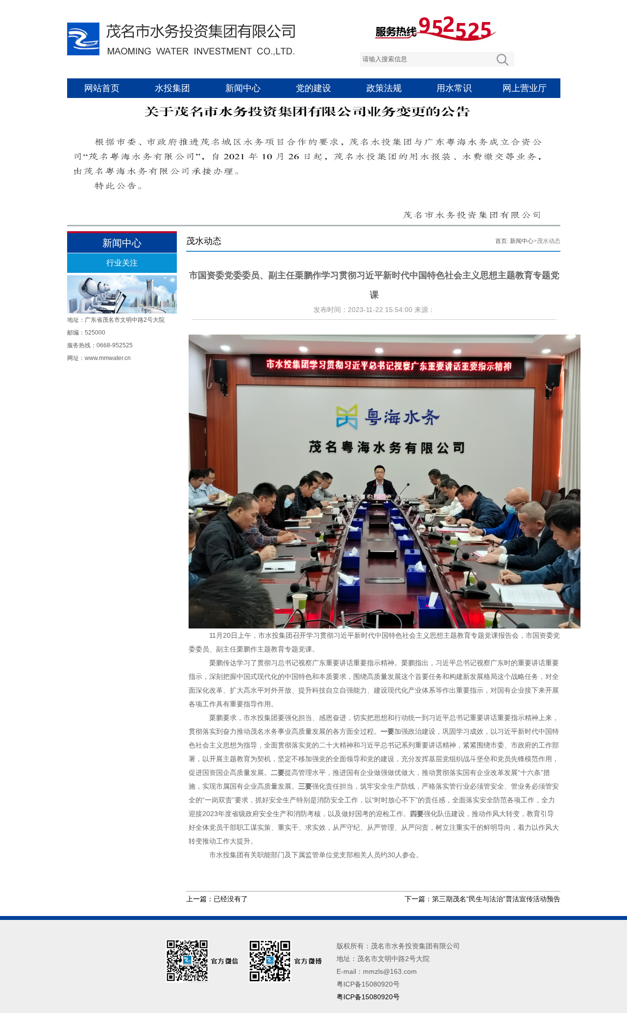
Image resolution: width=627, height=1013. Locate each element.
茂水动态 (548, 241)
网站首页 (102, 88)
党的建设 (313, 88)
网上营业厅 (525, 88)
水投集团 (172, 88)
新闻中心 (243, 88)
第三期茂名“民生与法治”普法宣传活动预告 (496, 899)
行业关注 (122, 263)
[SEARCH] (502, 59)
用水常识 (454, 88)
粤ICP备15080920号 (368, 997)
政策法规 (384, 88)
